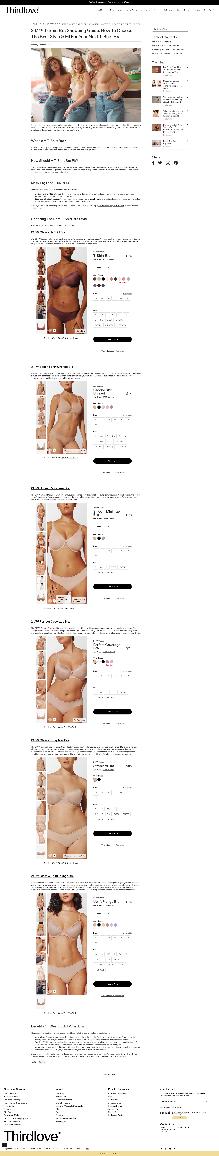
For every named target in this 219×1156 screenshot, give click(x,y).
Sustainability (61, 1097)
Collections (168, 10)
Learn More (180, 1118)
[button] (109, 1153)
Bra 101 (42, 1062)
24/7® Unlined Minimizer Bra (50, 488)
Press (58, 1112)
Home (34, 24)
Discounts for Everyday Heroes (17, 1118)
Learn (186, 10)
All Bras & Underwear (117, 1094)
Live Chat (163, 1131)
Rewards (196, 10)
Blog (58, 1109)
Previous (106, 1074)
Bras (120, 10)
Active (156, 10)
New (112, 10)
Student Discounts (12, 1121)
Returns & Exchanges (13, 1100)
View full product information (112, 351)
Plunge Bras (113, 1112)
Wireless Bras (114, 1109)
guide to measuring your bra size (110, 205)
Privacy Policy (170, 1107)
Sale (178, 10)
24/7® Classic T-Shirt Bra (48, 232)
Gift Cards (8, 1112)
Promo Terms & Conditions (15, 1103)
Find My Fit (100, 10)
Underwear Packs (115, 1115)
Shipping (7, 1109)
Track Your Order (11, 1097)
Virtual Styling (10, 1094)
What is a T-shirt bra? (162, 42)
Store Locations (63, 1103)
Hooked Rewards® (64, 1100)
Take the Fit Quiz (71, 338)
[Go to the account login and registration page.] (209, 10)
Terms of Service (51, 1149)
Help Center (9, 1106)
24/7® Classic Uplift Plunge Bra (52, 876)
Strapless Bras (114, 1103)
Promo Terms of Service (72, 1149)
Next (114, 1074)
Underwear (145, 10)
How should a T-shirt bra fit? (165, 46)
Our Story (60, 1094)
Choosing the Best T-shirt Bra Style (168, 50)
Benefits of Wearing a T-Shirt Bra (167, 54)
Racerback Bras (115, 1106)
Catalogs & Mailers (12, 1115)
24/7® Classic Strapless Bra (50, 740)
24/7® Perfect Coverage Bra (50, 621)
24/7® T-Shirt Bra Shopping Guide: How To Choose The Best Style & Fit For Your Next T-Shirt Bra (116, 24)
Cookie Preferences (12, 1125)
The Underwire (49, 24)
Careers (59, 1115)
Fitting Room (70, 194)
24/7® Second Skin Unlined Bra (52, 367)
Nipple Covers (131, 10)
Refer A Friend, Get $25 (66, 1118)
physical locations (95, 199)
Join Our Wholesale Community (69, 1106)
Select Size (112, 339)
